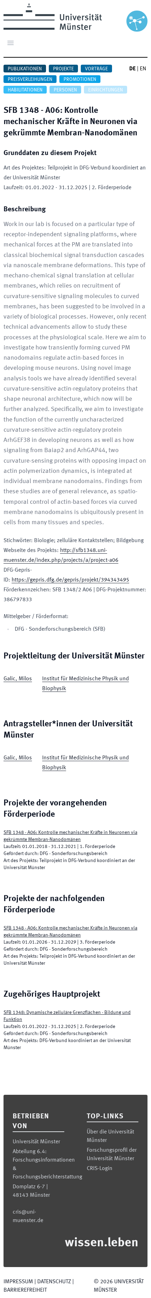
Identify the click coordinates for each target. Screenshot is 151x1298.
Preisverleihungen (30, 79)
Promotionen (80, 79)
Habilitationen (25, 90)
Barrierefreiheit (25, 1290)
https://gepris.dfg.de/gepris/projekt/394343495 (70, 580)
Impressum (18, 1282)
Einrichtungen (105, 90)
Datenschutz (54, 1282)
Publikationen (25, 68)
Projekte (63, 68)
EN (143, 69)
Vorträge (96, 68)
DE (132, 69)
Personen (65, 90)
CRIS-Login (99, 1168)
